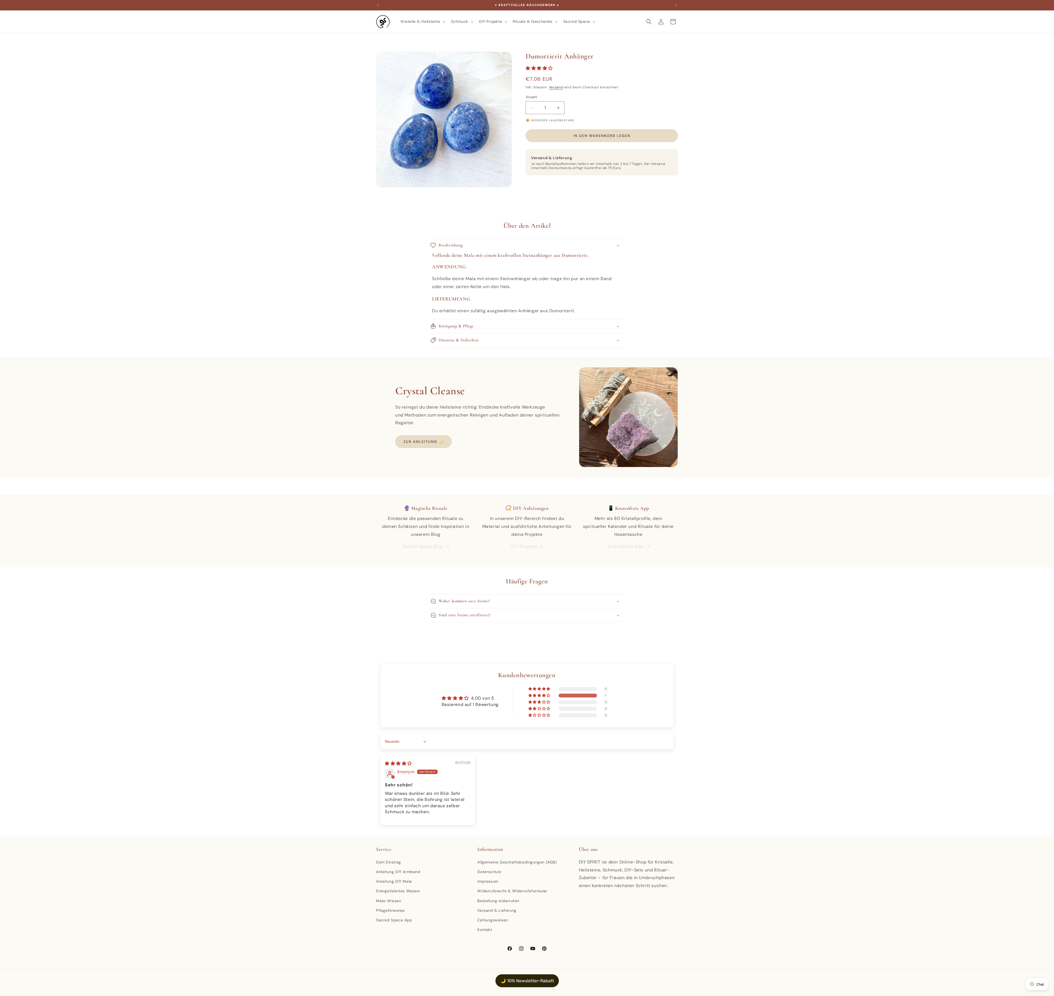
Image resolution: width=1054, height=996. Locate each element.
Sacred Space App (394, 919)
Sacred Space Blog (423, 546)
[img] (398, 763)
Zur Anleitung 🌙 (423, 441)
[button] (422, 21)
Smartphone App (625, 546)
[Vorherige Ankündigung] (378, 5)
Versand (556, 87)
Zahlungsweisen (492, 919)
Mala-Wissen (388, 900)
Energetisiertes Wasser (398, 890)
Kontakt (484, 929)
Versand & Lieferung (496, 910)
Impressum (487, 881)
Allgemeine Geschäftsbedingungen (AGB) (517, 861)
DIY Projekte (524, 546)
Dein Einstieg (388, 861)
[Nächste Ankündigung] (676, 5)
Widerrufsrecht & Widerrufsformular (512, 890)
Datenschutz (489, 871)
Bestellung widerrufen (498, 900)
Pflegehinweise (390, 910)
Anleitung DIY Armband (398, 871)
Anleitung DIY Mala (394, 881)
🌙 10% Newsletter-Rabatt (527, 980)
